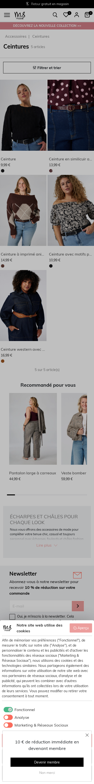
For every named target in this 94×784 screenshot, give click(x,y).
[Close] (87, 735)
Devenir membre (47, 762)
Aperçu (83, 628)
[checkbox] (18, 710)
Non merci (47, 772)
